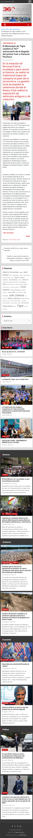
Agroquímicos (6, 562)
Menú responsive (30, 1)
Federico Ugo (6, 287)
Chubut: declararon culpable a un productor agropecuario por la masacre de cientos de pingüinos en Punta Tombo (15, 616)
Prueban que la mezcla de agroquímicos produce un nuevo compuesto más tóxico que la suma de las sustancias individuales (16, 569)
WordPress (22, 835)
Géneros (6, 455)
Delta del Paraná (11, 284)
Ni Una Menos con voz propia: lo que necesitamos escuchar (15, 480)
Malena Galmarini (14, 298)
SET (15, 306)
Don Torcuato (18, 284)
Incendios (5, 292)
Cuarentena (22, 282)
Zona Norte (7, 328)
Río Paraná (14, 303)
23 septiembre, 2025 (8, 668)
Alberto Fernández (11, 272)
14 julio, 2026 (6, 354)
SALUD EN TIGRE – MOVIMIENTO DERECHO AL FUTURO (14, 441)
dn (12, 60)
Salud (19, 303)
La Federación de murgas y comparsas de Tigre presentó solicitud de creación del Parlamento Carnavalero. (16, 410)
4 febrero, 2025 (6, 524)
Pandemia (24, 300)
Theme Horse (19, 832)
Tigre (18, 239)
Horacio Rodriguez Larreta (17, 290)
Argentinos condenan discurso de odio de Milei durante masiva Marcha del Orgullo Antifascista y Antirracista (16, 520)
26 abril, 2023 (7, 60)
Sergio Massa (8, 306)
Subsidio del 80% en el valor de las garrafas (16, 249)
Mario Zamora (25, 298)
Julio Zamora (12, 239)
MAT (12, 300)
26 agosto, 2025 (6, 805)
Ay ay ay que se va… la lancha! (13, 352)
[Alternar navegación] (5, 24)
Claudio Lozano (19, 277)
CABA (21, 275)
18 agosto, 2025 (6, 711)
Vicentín (5, 309)
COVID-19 (25, 280)
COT (19, 280)
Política (14, 514)
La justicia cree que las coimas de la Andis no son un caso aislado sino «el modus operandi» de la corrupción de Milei (16, 800)
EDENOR (25, 284)
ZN (15, 43)
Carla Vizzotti (26, 275)
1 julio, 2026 (5, 381)
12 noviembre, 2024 (7, 574)
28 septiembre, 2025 (8, 483)
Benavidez (16, 275)
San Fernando (25, 303)
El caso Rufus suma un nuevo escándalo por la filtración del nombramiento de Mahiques (13, 756)
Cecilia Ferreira (6, 277)
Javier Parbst (19, 292)
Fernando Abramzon (14, 287)
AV (3, 347)
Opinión (12, 660)
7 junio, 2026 (5, 415)
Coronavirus (13, 280)
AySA (11, 275)
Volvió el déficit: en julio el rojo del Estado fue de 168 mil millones (15, 708)
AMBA (21, 272)
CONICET (5, 280)
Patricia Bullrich (6, 303)
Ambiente (7, 542)
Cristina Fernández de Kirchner (10, 282)
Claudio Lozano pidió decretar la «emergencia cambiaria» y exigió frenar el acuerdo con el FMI (18, 258)
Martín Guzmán (6, 300)
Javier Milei (11, 292)
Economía (7, 640)
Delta (4, 284)
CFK (12, 277)
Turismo (26, 306)
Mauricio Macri (17, 300)
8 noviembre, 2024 (7, 622)
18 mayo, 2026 (6, 445)
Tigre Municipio (8, 43)
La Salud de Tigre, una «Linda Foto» (15, 379)
